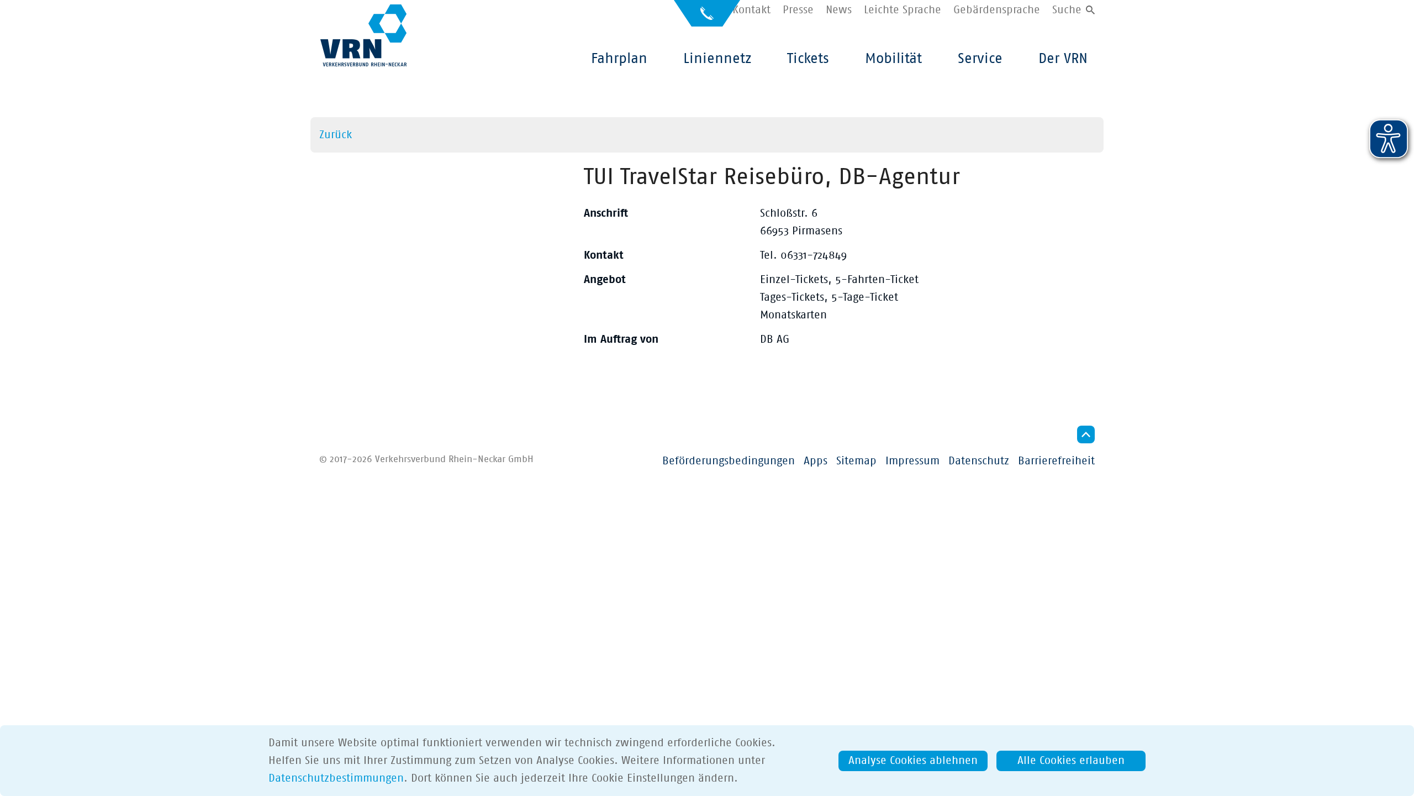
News (839, 9)
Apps (815, 461)
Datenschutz (978, 461)
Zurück (335, 134)
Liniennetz (717, 58)
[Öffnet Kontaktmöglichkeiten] (707, 18)
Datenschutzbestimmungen (336, 778)
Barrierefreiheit (1056, 461)
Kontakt (751, 9)
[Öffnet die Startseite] (363, 35)
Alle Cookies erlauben (1071, 760)
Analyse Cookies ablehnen (913, 760)
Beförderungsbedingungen (728, 461)
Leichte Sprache (902, 9)
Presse (798, 9)
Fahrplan (619, 58)
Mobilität (893, 58)
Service (980, 58)
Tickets (808, 58)
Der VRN (1063, 58)
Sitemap (856, 461)
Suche (1066, 9)
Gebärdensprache (996, 9)
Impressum (912, 461)
